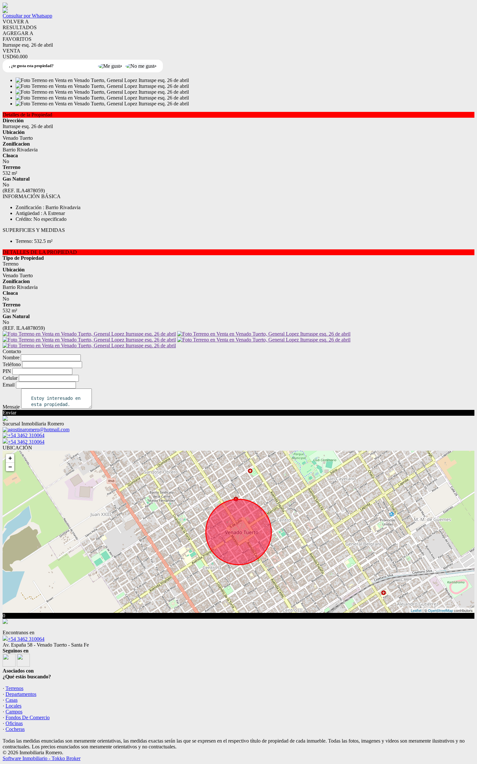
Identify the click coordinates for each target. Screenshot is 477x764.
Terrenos (14, 688)
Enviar (9, 412)
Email (9, 385)
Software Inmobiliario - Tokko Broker (41, 758)
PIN (7, 371)
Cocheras (15, 729)
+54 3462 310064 (26, 442)
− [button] (10, 466)
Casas (12, 700)
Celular (10, 378)
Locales (13, 706)
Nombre (11, 357)
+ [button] (10, 458)
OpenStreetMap (440, 610)
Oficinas (14, 723)
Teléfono (12, 364)
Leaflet (416, 610)
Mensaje (11, 407)
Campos (14, 711)
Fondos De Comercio (28, 717)
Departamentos (21, 694)
